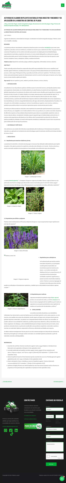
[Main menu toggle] (62, 5)
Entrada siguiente (59, 381)
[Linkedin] (16, 430)
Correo (48, 413)
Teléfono (49, 426)
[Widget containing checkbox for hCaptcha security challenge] (55, 456)
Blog (6, 24)
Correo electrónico (48, 420)
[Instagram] (5, 430)
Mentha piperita (13, 180)
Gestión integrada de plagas (25, 24)
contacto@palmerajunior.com (10, 426)
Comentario (49, 441)
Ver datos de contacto (30, 415)
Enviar (51, 464)
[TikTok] (12, 434)
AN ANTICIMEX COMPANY (56, 475)
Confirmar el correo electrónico (58, 421)
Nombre (48, 406)
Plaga (52, 24)
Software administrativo (30, 419)
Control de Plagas (12, 24)
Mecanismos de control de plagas (41, 24)
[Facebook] (11, 430)
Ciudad (48, 433)
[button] (62, 478)
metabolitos (48, 47)
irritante (55, 299)
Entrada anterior (7, 381)
